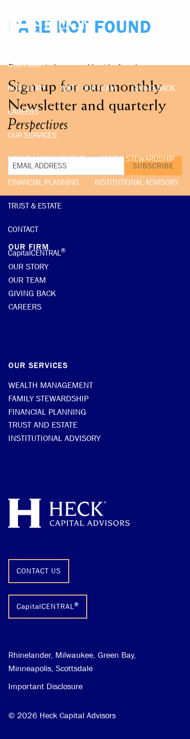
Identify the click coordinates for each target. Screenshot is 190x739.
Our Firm (24, 65)
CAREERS (25, 307)
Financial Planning (43, 182)
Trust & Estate (34, 206)
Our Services (32, 135)
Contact (23, 229)
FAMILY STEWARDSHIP (48, 398)
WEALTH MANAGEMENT (50, 385)
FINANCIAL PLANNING (47, 412)
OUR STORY (28, 267)
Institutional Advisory (137, 182)
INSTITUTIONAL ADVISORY (54, 438)
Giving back (153, 88)
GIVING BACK (32, 293)
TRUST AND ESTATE (42, 425)
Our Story (27, 88)
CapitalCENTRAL (36, 251)
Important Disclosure (45, 686)
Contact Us (39, 571)
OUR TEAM (27, 280)
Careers (23, 112)
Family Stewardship (138, 159)
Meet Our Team (88, 88)
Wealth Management (46, 159)
